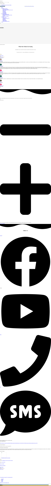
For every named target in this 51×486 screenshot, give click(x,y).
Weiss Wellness (1, 55)
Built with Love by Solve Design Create (4, 482)
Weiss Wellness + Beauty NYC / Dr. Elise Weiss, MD (6, 477)
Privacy (2, 480)
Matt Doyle (1, 77)
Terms (2, 481)
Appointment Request (2, 6)
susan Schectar (1, 71)
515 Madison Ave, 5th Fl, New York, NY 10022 (7, 460)
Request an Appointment (2, 465)
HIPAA (2, 479)
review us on (1, 57)
